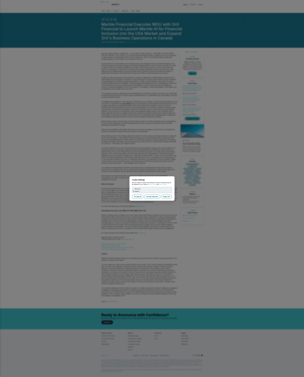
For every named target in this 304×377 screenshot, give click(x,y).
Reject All (166, 196)
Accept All (137, 196)
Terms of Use (162, 184)
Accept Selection (152, 196)
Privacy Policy (152, 184)
